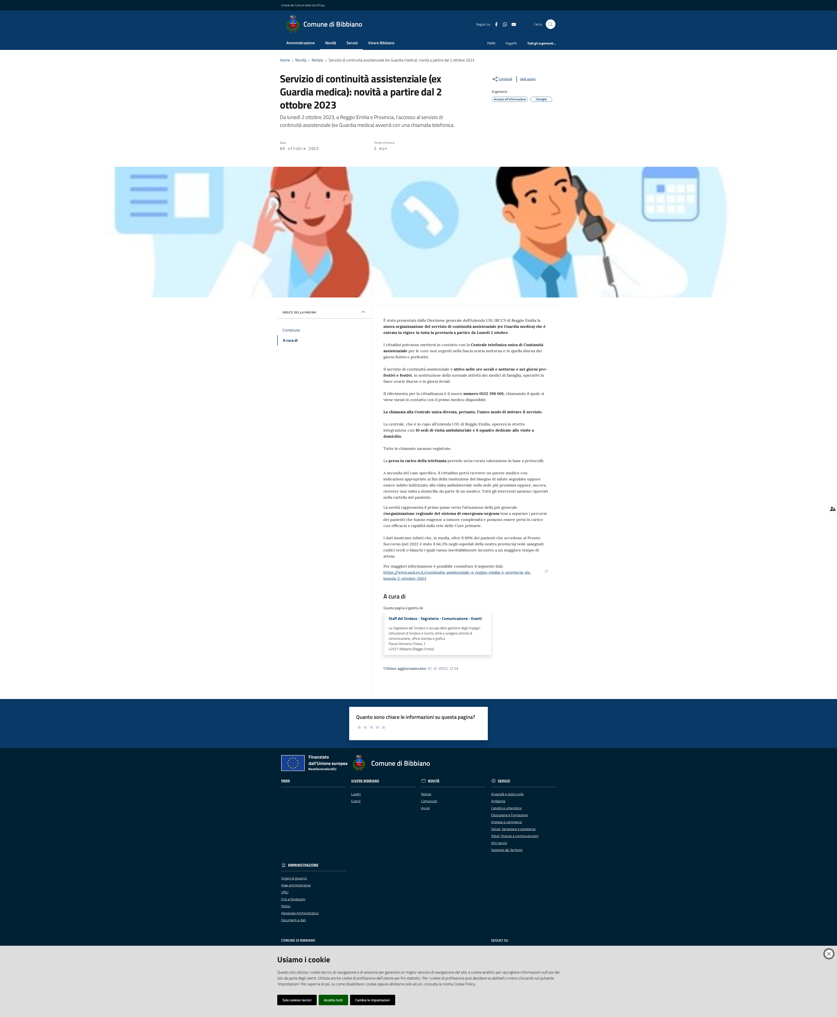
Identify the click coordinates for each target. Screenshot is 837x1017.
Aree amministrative (296, 885)
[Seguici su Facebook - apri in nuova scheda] (494, 24)
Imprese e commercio (506, 822)
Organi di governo (294, 878)
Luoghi (356, 794)
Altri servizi (499, 842)
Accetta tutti (333, 1000)
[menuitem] (300, 43)
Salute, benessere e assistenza (513, 829)
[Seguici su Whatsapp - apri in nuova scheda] (503, 24)
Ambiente (498, 801)
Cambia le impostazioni (372, 1000)
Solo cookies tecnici (296, 1000)
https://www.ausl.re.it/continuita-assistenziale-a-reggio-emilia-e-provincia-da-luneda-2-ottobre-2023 (457, 575)
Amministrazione (303, 864)
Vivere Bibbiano (365, 780)
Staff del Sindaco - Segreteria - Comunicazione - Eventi (435, 618)
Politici (286, 906)
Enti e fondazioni (293, 899)
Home (285, 60)
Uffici (284, 892)
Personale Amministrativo (300, 913)
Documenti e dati (293, 920)
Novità (300, 60)
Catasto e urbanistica (506, 808)
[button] (550, 24)
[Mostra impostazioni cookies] (832, 509)
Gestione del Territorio (506, 849)
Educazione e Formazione (509, 815)
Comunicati (429, 801)
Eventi (356, 801)
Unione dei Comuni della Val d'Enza (303, 5)
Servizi (504, 780)
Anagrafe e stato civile (507, 794)
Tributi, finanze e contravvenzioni (514, 835)
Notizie (317, 60)
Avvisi (425, 808)
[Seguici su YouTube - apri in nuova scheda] (512, 24)
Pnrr (285, 780)
